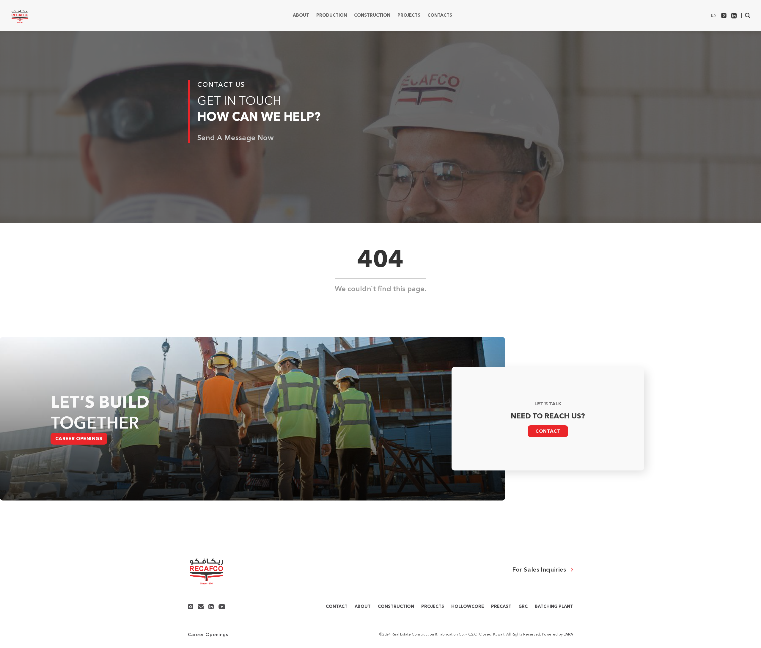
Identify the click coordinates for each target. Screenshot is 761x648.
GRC (523, 606)
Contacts (439, 15)
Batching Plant (554, 606)
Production (331, 15)
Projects (408, 15)
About (301, 15)
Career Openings (79, 438)
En (713, 15)
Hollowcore (467, 606)
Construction (372, 15)
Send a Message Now (235, 137)
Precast (501, 606)
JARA (568, 634)
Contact (547, 431)
